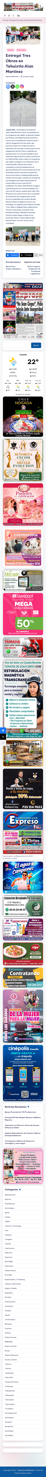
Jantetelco (9, 1306)
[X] (13, 86)
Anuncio (8, 1199)
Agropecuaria (10, 1195)
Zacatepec (9, 1431)
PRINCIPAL (9, 1342)
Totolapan (9, 1409)
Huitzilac (8, 1297)
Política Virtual (10, 1337)
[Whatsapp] (17, 86)
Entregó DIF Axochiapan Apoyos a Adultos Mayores (23, 1118)
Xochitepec (9, 1417)
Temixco (8, 1364)
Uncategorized (11, 1413)
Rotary (7, 1351)
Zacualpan (9, 1435)
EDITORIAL (9, 1262)
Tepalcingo (9, 1373)
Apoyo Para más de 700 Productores (20, 1112)
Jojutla (10, 50)
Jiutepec (8, 1310)
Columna (8, 1235)
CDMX (7, 1221)
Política (8, 1333)
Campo (7, 1217)
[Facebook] (8, 86)
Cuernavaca (9, 1248)
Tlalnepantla (10, 1391)
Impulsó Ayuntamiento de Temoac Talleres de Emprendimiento (22, 1134)
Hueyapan (9, 1293)
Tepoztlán (9, 1377)
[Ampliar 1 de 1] (38, 533)
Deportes (8, 1253)
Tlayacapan (10, 1404)
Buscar (36, 345)
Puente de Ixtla (10, 1346)
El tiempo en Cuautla (23, 394)
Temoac (8, 1368)
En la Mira (8, 1275)
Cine (6, 1230)
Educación (9, 1266)
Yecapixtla (9, 1426)
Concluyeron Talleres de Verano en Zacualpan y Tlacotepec (19, 1142)
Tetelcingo (9, 1386)
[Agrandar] (33, 94)
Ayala (7, 1213)
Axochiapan (9, 1208)
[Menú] (18, 15)
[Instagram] (22, 86)
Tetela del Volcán (11, 1382)
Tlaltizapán (9, 1395)
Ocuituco (8, 1328)
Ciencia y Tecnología (13, 1226)
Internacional (10, 1302)
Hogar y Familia (11, 1288)
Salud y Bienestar (11, 1355)
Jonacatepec (10, 1319)
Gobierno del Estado (13, 1284)
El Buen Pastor (10, 1270)
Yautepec (8, 1422)
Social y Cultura (11, 1360)
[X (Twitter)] (3, 737)
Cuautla (8, 1244)
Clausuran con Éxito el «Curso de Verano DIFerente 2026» (22, 1126)
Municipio (21, 50)
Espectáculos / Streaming (15, 1279)
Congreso (8, 1239)
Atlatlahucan (10, 1204)
